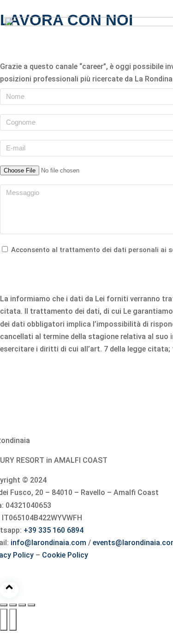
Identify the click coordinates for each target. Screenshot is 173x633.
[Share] (13, 605)
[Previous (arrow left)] (3, 620)
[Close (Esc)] (3, 605)
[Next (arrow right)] (13, 620)
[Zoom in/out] (31, 605)
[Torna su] (9, 590)
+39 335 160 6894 (54, 530)
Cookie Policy (65, 555)
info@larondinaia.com (49, 542)
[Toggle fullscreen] (22, 605)
